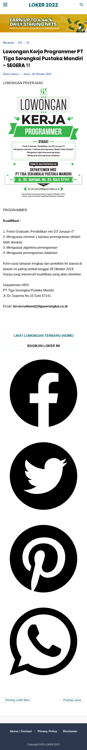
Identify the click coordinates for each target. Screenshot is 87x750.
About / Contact (21, 731)
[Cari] (81, 6)
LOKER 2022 (43, 5)
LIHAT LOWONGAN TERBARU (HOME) (43, 335)
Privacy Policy (47, 731)
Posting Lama (72, 700)
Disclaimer (70, 731)
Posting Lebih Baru (17, 700)
